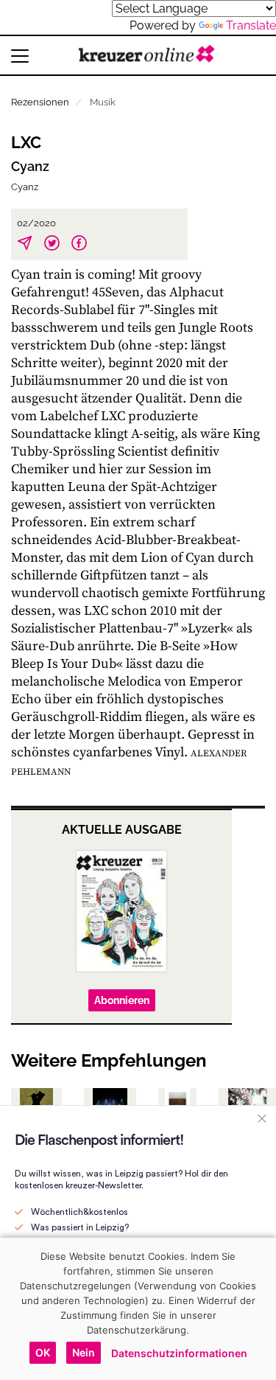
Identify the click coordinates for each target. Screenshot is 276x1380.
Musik (103, 102)
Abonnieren (121, 1000)
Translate (251, 25)
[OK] (257, 1308)
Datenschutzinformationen (179, 1353)
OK (42, 1352)
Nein (83, 1352)
